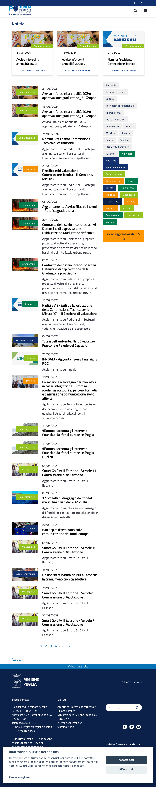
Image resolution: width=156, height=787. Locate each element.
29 (63, 645)
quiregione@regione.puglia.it (36, 727)
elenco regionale (27, 731)
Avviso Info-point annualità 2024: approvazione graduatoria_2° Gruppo (31, 65)
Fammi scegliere (19, 777)
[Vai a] (19, 10)
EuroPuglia (63, 719)
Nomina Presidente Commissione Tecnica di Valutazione (123, 63)
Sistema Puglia (65, 727)
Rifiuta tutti (126, 769)
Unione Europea (66, 711)
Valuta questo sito (78, 666)
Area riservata (134, 682)
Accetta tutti (126, 759)
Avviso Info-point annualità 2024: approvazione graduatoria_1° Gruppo (77, 65)
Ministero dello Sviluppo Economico (77, 715)
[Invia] (137, 708)
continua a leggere (33, 70)
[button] (137, 3)
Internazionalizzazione (69, 723)
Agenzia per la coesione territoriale (76, 707)
